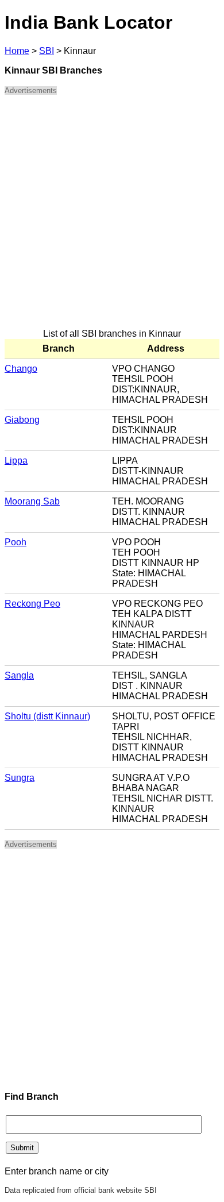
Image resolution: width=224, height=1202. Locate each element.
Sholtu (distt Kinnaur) (47, 716)
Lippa (16, 460)
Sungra (19, 778)
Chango (21, 368)
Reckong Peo (32, 603)
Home (17, 51)
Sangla (19, 675)
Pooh (15, 542)
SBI (46, 51)
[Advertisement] (112, 217)
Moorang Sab (32, 501)
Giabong (22, 420)
